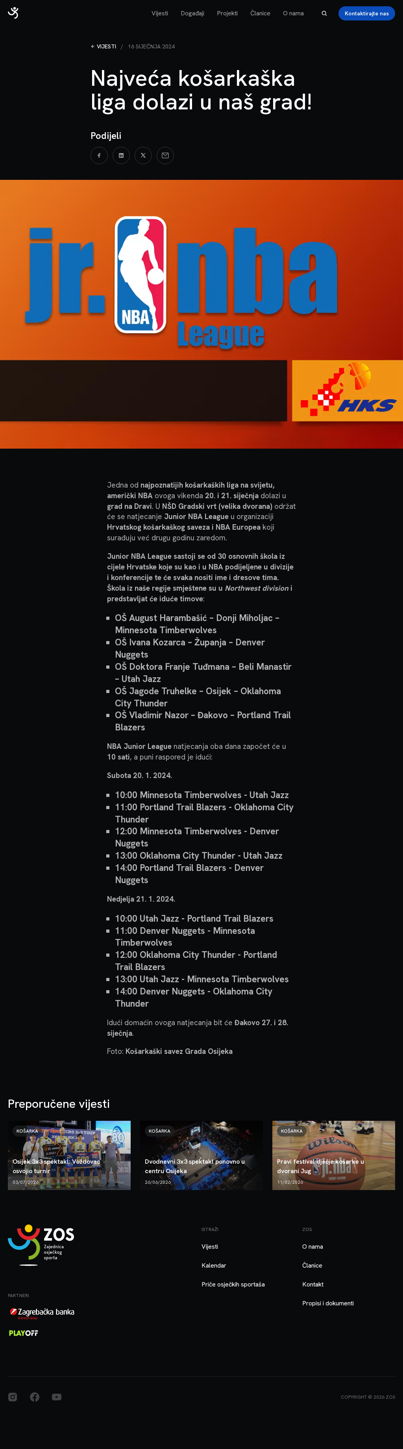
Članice (260, 13)
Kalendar (214, 1265)
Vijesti (160, 13)
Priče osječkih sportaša (233, 1284)
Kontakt (313, 1284)
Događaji (192, 13)
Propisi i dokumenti (328, 1303)
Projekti (227, 13)
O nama (293, 13)
